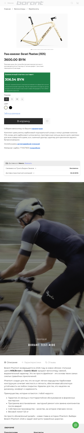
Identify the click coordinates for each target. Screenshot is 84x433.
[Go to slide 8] (41, 49)
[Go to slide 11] (45, 49)
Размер (7, 95)
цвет (6, 104)
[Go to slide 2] (32, 49)
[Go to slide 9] (42, 49)
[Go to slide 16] (52, 49)
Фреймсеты (34, 9)
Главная (7, 9)
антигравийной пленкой (28, 144)
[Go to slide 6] (38, 49)
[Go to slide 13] (48, 49)
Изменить (28, 163)
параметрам (37, 129)
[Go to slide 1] (31, 49)
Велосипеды (19, 9)
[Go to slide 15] (51, 49)
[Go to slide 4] (35, 49)
